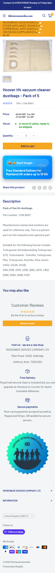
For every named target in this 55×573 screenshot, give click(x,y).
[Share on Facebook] (34, 187)
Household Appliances (19, 32)
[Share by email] (50, 187)
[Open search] (44, 15)
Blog (6, 35)
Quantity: (8, 135)
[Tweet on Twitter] (45, 187)
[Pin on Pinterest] (39, 187)
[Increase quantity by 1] (34, 136)
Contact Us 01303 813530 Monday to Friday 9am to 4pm (27, 5)
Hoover (7, 103)
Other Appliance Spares (20, 25)
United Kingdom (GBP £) (16, 516)
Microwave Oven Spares (19, 22)
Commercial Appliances (19, 28)
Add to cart (27, 146)
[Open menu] (4, 16)
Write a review (27, 323)
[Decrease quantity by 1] (18, 136)
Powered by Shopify (13, 566)
